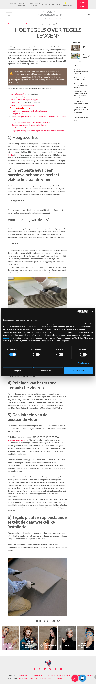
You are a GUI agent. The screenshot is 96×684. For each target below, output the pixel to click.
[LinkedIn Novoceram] (57, 4)
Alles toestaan (78, 371)
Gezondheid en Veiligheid (35, 4)
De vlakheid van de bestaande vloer (26, 128)
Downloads (12, 3)
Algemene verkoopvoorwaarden (38, 676)
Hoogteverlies (17, 113)
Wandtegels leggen (17, 102)
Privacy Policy (60, 676)
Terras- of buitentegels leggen (22, 105)
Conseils (17, 24)
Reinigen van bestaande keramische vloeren (29, 125)
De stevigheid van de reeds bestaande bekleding (31, 122)
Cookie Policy (67, 676)
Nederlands (67, 6)
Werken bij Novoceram (22, 4)
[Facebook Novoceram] (42, 4)
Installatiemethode (29, 24)
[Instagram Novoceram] (46, 4)
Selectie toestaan (48, 371)
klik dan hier (8, 338)
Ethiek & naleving (51, 676)
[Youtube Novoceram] (60, 4)
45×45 (10, 155)
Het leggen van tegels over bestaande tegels (29, 111)
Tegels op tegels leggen (20, 108)
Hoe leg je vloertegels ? (19, 97)
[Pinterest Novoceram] (53, 4)
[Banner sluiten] (92, 311)
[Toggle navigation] (9, 14)
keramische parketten (16, 440)
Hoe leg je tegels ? (17, 94)
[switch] (36, 354)
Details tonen (83, 363)
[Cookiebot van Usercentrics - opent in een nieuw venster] (77, 311)
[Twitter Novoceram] (49, 4)
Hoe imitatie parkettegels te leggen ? (24, 99)
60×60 (18, 155)
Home (10, 24)
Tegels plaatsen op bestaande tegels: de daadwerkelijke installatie (38, 130)
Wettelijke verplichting (23, 676)
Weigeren (17, 371)
